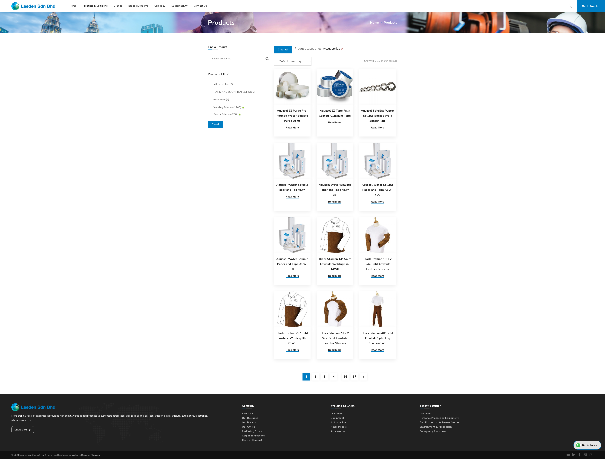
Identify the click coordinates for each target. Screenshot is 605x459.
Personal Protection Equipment (439, 418)
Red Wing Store (252, 431)
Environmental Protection (436, 426)
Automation (338, 422)
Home (374, 22)
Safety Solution (225, 114)
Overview (336, 413)
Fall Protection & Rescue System (440, 422)
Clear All (283, 49)
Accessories (338, 431)
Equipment (337, 418)
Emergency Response (433, 431)
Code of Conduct (252, 440)
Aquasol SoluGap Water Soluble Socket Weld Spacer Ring (377, 116)
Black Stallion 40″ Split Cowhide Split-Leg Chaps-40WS (377, 338)
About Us (248, 413)
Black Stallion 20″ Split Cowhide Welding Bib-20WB (292, 338)
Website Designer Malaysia (86, 454)
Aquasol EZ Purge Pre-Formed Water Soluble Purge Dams (292, 116)
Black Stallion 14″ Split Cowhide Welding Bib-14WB (335, 264)
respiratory (221, 99)
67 (354, 377)
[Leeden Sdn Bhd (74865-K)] (33, 6)
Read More (292, 127)
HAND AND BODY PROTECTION (234, 92)
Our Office (248, 426)
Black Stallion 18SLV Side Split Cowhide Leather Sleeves (377, 264)
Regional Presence (253, 435)
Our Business (250, 418)
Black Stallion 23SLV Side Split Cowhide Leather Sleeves (335, 338)
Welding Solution (227, 107)
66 (345, 377)
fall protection (223, 84)
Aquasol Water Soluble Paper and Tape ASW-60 (292, 264)
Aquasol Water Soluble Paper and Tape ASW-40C (378, 190)
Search (267, 58)
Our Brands (249, 422)
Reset (215, 124)
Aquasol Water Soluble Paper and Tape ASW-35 (335, 190)
